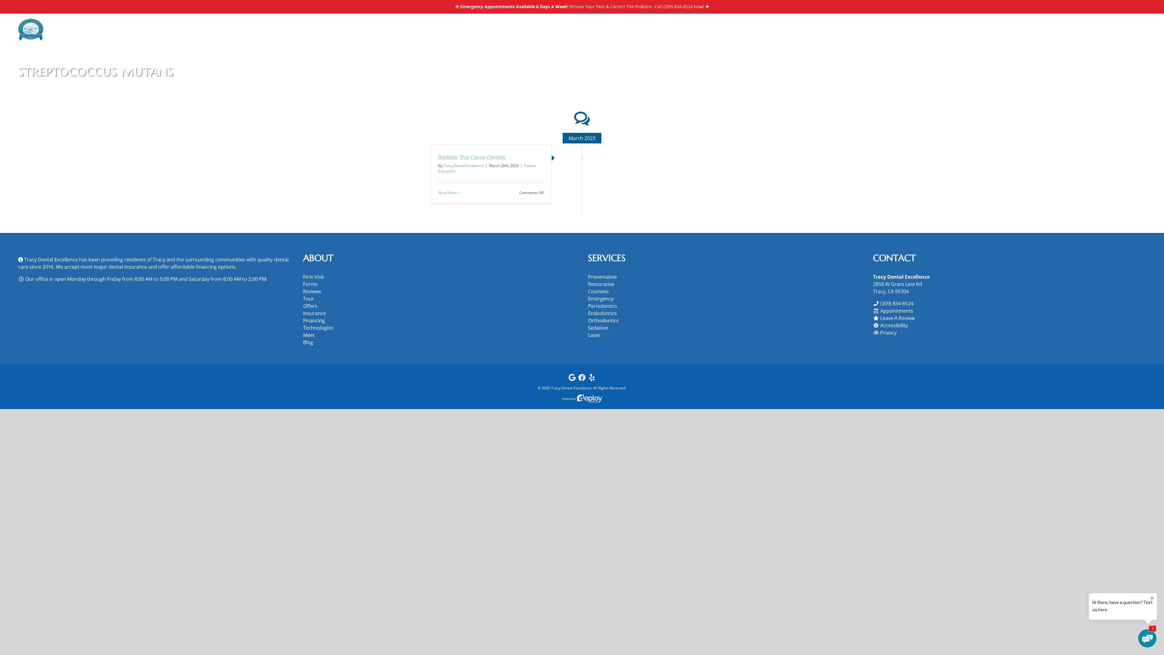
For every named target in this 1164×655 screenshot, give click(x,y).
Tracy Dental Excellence (463, 165)
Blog (308, 342)
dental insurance (128, 267)
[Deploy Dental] (589, 398)
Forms (310, 284)
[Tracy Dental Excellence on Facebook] (582, 378)
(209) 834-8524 (678, 6)
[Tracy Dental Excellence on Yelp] (592, 378)
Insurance (314, 313)
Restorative (601, 284)
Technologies (318, 327)
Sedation (598, 327)
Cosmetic (598, 291)
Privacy (888, 332)
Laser (594, 335)
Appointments (896, 310)
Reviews (312, 291)
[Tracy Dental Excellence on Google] (572, 378)
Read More (447, 192)
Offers (310, 306)
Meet (309, 335)
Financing (314, 320)
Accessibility (894, 325)
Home (1090, 70)
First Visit (313, 277)
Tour (308, 298)
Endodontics (602, 313)
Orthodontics (603, 320)
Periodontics (602, 306)
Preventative (602, 277)
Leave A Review (897, 318)
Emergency (601, 298)
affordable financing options (203, 267)
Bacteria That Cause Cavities (471, 157)
